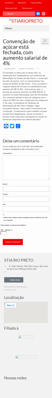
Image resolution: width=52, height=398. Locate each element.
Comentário (7, 153)
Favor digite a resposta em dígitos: (13, 225)
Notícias (30, 68)
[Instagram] (7, 385)
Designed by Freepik (10, 290)
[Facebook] (15, 385)
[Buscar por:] (19, 14)
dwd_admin (11, 68)
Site (4, 204)
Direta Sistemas (21, 287)
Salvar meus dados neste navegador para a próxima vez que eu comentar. (25, 219)
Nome (5, 184)
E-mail (5, 194)
